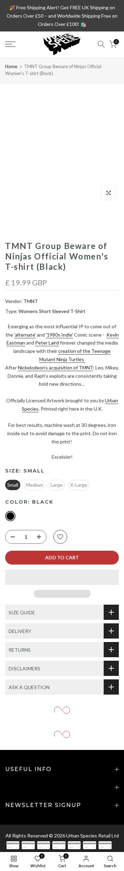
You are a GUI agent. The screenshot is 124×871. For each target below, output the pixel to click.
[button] (62, 577)
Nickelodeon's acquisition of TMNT (55, 367)
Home (11, 66)
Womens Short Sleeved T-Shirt (52, 311)
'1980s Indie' (59, 335)
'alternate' (25, 335)
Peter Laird (47, 343)
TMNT (30, 301)
